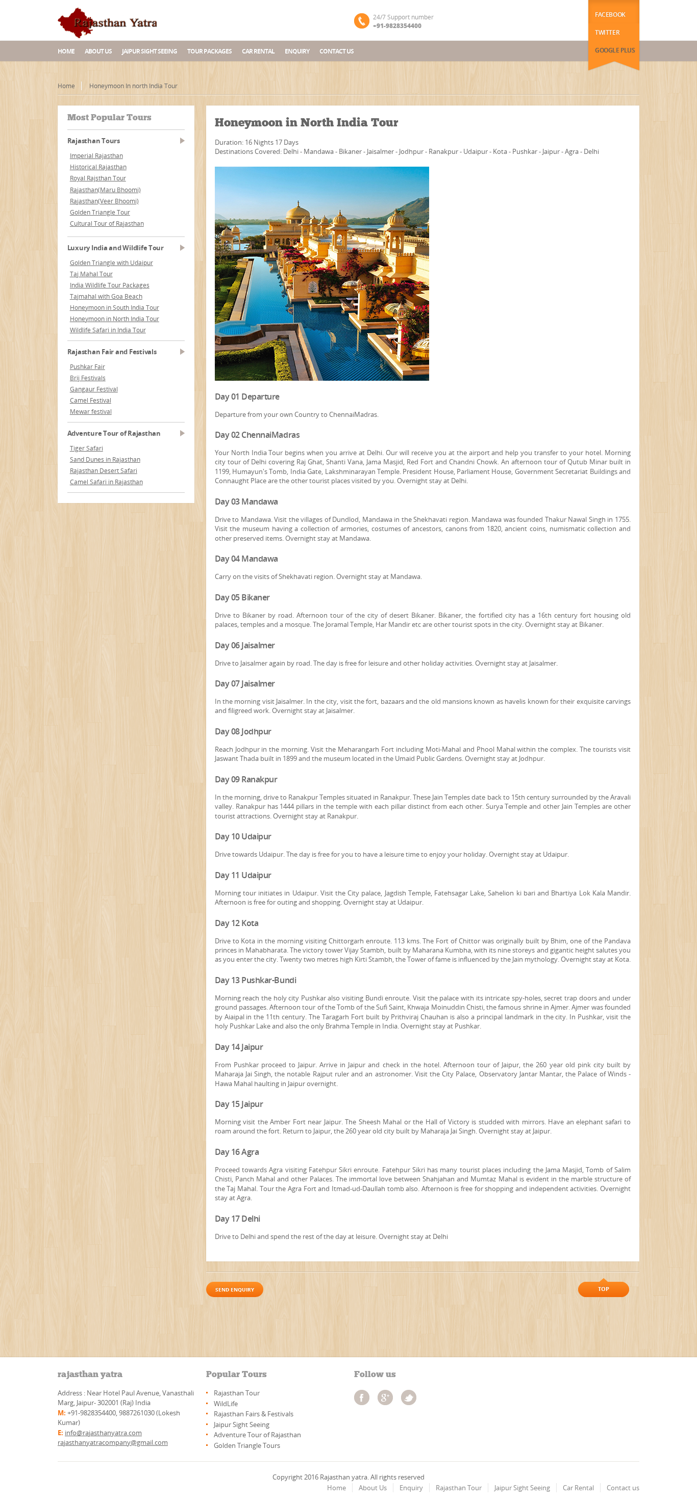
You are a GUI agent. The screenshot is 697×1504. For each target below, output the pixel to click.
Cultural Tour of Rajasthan (107, 223)
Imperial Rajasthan (96, 155)
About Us (373, 1487)
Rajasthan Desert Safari (103, 470)
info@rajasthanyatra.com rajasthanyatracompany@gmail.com (113, 1437)
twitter (408, 1397)
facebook (361, 1397)
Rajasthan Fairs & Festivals (253, 1413)
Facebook (610, 14)
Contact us (336, 51)
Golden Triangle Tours (247, 1445)
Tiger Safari (86, 448)
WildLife (226, 1403)
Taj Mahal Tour (91, 274)
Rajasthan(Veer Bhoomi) (104, 201)
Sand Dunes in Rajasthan (105, 459)
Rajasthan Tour (237, 1392)
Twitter (607, 32)
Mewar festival (91, 411)
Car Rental (258, 51)
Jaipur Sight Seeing (149, 51)
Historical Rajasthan (98, 167)
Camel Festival (90, 400)
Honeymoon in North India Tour (114, 318)
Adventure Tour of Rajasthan (257, 1434)
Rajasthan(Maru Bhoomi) (105, 190)
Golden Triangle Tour (100, 212)
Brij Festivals (88, 378)
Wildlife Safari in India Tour (108, 330)
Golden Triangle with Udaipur (111, 262)
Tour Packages (209, 51)
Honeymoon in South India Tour (114, 307)
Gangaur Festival (94, 389)
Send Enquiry (234, 1289)
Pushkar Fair (87, 366)
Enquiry (297, 51)
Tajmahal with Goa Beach (106, 296)
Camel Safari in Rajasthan (106, 482)
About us (98, 51)
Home (66, 51)
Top (603, 1288)
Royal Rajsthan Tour (98, 178)
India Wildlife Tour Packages (110, 285)
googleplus (385, 1397)
